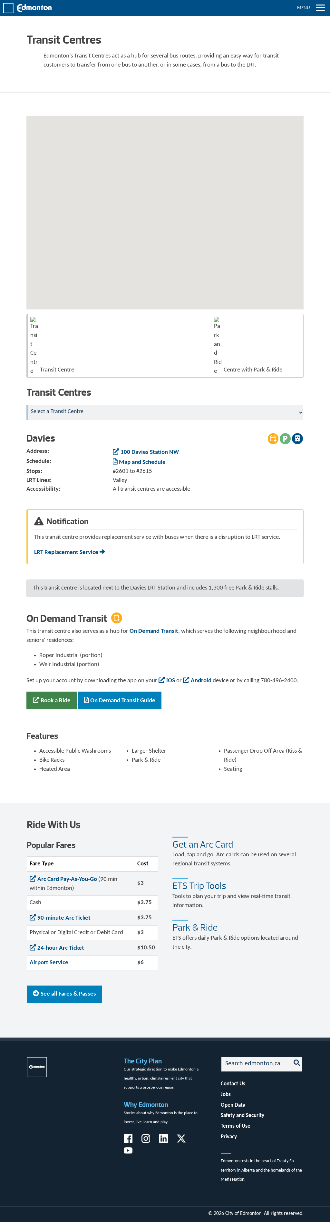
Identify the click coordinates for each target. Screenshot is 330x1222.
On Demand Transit (154, 631)
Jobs (226, 1094)
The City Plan (143, 1061)
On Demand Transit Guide (122, 701)
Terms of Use (235, 1126)
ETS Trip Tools (199, 885)
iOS (170, 681)
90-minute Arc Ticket (64, 918)
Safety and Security (242, 1115)
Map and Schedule (142, 462)
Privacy (229, 1137)
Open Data (233, 1105)
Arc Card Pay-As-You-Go (67, 879)
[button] (224, 170)
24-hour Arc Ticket (60, 948)
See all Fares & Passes (68, 994)
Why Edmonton (146, 1105)
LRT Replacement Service (67, 552)
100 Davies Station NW (150, 452)
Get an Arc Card (202, 844)
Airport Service (49, 963)
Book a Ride (56, 701)
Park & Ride (195, 927)
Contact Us (233, 1084)
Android (201, 681)
